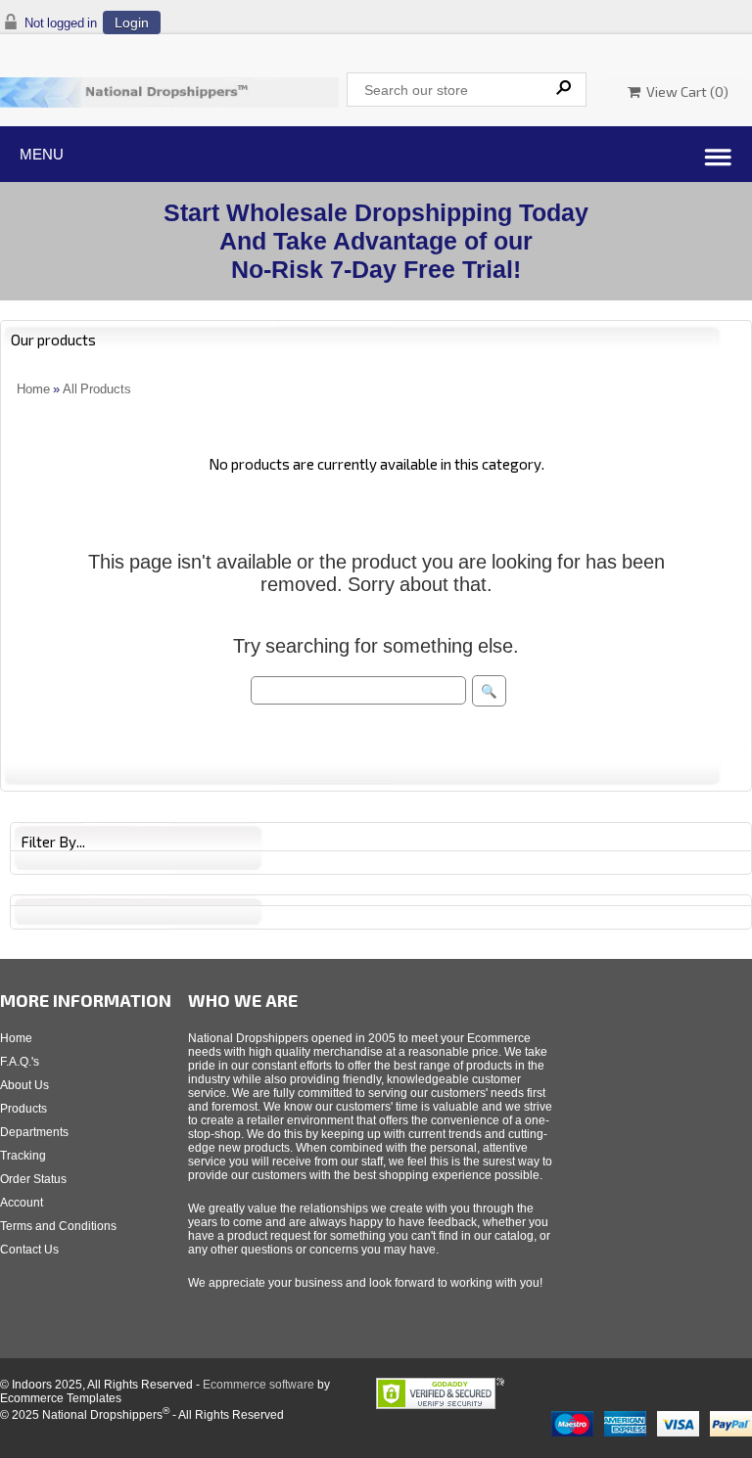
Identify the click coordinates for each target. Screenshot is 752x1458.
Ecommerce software (258, 1384)
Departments (34, 1132)
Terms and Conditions (58, 1226)
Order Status (33, 1179)
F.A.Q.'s (19, 1062)
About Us (24, 1085)
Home (33, 389)
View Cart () (684, 91)
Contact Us (29, 1249)
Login (132, 22)
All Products (97, 389)
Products (23, 1109)
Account (21, 1202)
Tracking (23, 1155)
